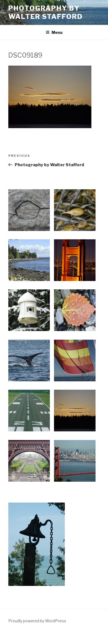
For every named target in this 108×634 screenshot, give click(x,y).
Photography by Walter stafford (45, 12)
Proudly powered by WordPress (37, 620)
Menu (57, 32)
